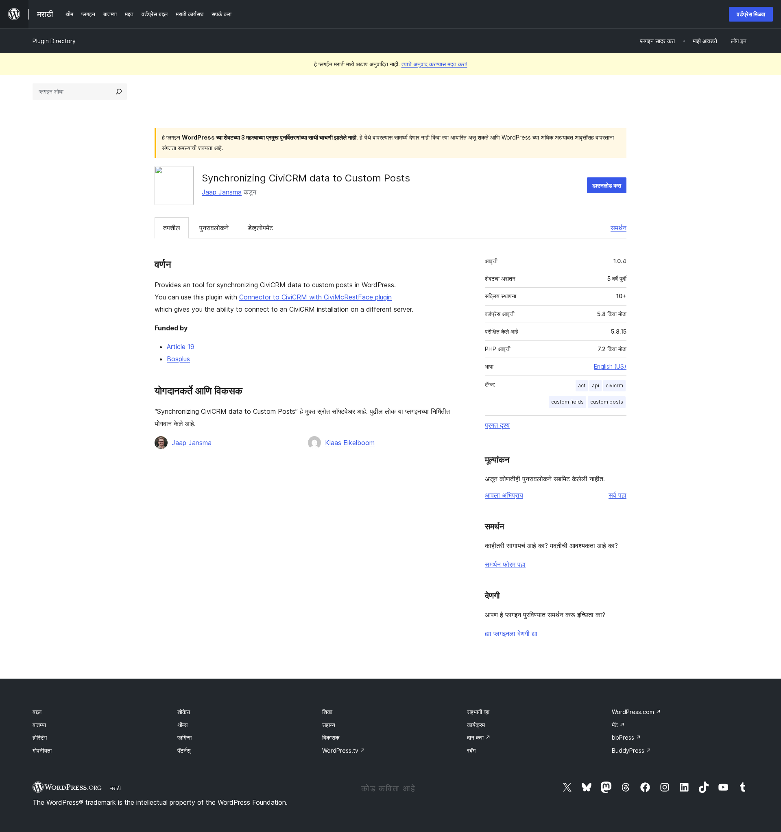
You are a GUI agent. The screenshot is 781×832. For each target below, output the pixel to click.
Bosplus (178, 359)
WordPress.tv (343, 750)
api (595, 385)
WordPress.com (636, 711)
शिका (327, 711)
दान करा (479, 737)
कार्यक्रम (476, 724)
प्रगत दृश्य (497, 425)
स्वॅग (471, 750)
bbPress (626, 737)
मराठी (115, 788)
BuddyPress (631, 750)
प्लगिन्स (184, 737)
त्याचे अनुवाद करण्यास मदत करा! (434, 64)
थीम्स (182, 724)
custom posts (606, 402)
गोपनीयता (42, 750)
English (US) (610, 366)
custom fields (567, 402)
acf (581, 385)
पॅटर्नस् (183, 750)
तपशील (171, 228)
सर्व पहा (617, 495)
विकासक (330, 737)
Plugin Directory (54, 40)
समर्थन (618, 228)
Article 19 (180, 347)
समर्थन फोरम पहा (505, 564)
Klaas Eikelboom (350, 443)
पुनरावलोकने (214, 228)
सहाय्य (328, 724)
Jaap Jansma (222, 192)
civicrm (614, 385)
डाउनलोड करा (606, 185)
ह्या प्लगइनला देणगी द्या (511, 633)
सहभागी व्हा (478, 711)
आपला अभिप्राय (504, 495)
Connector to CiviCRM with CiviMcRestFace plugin (315, 297)
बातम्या (39, 724)
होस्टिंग (40, 737)
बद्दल (37, 711)
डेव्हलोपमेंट (260, 228)
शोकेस (183, 711)
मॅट (618, 724)
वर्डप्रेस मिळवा (751, 14)
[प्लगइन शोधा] (119, 91)
